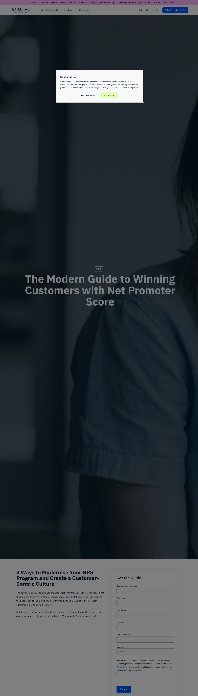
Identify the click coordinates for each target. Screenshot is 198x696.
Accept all (109, 95)
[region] (100, 86)
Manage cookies (87, 95)
